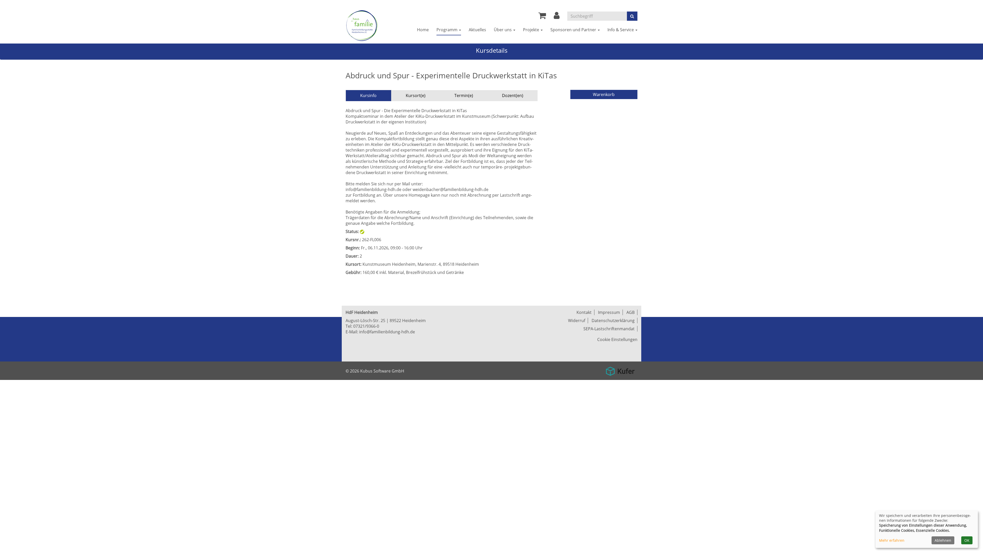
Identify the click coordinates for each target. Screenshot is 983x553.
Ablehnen (943, 540)
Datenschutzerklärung (613, 320)
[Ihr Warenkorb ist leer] (542, 17)
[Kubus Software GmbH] (620, 369)
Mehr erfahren (891, 540)
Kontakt (584, 312)
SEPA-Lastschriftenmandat (609, 329)
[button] (557, 17)
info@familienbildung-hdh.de (387, 332)
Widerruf (576, 320)
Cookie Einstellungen (617, 339)
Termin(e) (463, 95)
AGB (630, 312)
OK (966, 540)
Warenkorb (604, 94)
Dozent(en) (512, 95)
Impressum (609, 312)
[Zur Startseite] (361, 25)
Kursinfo (368, 95)
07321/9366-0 (366, 326)
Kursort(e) (415, 95)
